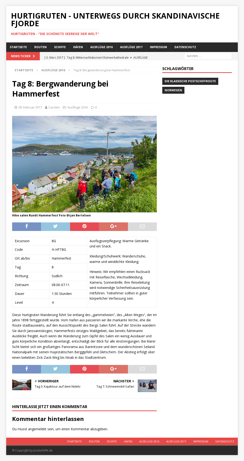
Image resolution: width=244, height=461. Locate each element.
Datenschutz (185, 47)
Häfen (78, 47)
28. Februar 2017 (30, 107)
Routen (40, 47)
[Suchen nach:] (208, 55)
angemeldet (37, 429)
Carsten (54, 107)
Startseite (18, 47)
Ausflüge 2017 (131, 47)
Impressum (158, 47)
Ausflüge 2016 (101, 47)
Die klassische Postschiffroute (190, 81)
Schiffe (60, 47)
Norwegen (173, 90)
